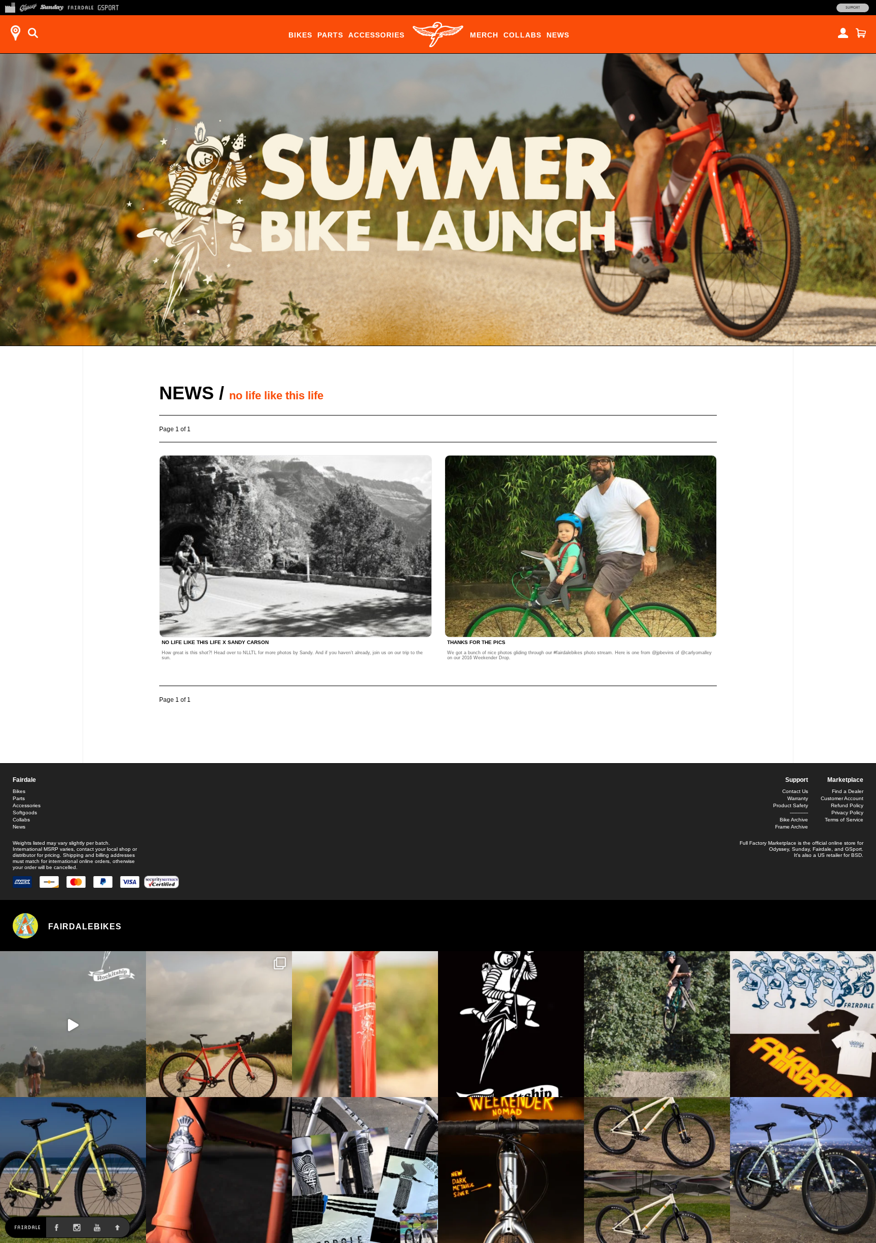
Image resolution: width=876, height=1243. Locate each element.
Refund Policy (847, 805)
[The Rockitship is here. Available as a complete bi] (219, 1024)
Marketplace (845, 779)
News (557, 35)
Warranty (797, 798)
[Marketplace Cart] (861, 33)
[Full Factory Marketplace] (10, 6)
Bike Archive (794, 819)
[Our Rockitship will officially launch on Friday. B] (365, 1024)
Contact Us (795, 791)
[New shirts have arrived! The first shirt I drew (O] (803, 1024)
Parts (330, 35)
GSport (853, 849)
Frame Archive (791, 827)
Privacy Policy (847, 812)
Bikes (300, 35)
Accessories (376, 35)
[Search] (33, 33)
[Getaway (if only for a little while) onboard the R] (73, 1024)
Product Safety (790, 805)
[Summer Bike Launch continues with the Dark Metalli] (511, 1170)
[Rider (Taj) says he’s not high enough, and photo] (657, 1024)
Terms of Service (844, 819)
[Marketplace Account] (843, 33)
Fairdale (24, 779)
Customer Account (842, 798)
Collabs (522, 35)
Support (853, 8)
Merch (484, 35)
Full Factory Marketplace (768, 843)
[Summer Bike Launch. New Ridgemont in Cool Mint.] (803, 1170)
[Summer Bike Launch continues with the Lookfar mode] (219, 1170)
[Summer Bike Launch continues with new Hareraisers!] (657, 1170)
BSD (856, 855)
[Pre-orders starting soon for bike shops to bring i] (511, 1024)
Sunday (801, 849)
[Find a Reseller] (15, 33)
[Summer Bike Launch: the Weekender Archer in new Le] (73, 1170)
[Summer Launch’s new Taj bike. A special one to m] (365, 1170)
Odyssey (779, 849)
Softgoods (25, 812)
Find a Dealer (847, 791)
